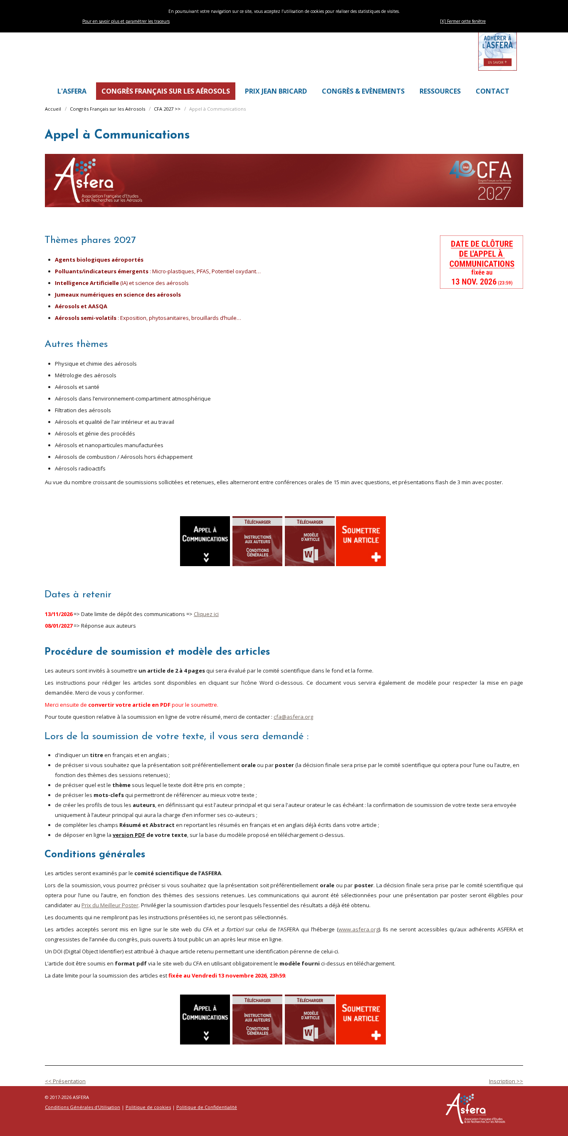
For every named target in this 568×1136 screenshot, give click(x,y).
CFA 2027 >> (167, 109)
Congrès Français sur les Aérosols (107, 109)
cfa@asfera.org (293, 716)
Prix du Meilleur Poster (109, 905)
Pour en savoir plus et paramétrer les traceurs (126, 21)
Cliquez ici (206, 614)
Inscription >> (506, 1081)
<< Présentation (65, 1081)
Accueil (53, 109)
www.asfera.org (358, 929)
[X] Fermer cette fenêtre (463, 21)
